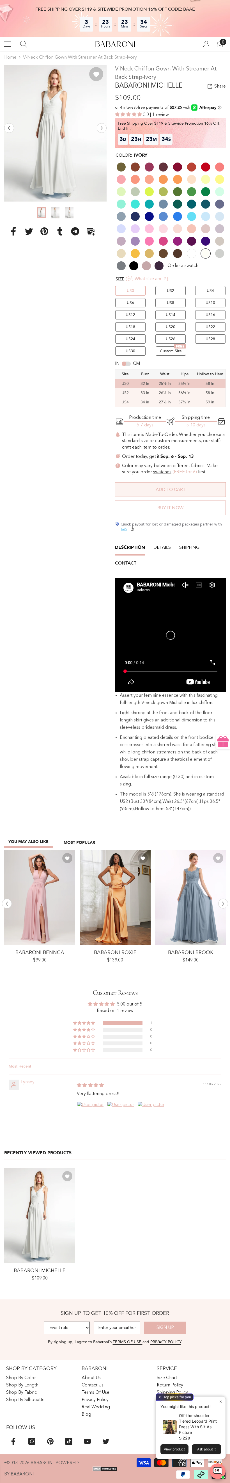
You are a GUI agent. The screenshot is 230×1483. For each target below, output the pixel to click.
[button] (9, 128)
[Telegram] (75, 231)
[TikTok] (69, 1441)
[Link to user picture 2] (120, 1115)
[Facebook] (13, 231)
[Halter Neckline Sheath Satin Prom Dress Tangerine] (115, 897)
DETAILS (162, 547)
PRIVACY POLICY (165, 1342)
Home (10, 57)
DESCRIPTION (130, 547)
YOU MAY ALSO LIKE (28, 841)
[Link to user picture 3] (150, 1115)
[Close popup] (220, 1401)
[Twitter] (29, 231)
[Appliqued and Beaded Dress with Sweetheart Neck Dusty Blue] (190, 897)
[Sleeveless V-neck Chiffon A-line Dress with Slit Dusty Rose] (39, 897)
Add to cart (170, 489)
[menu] (7, 44)
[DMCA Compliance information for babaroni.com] (105, 1468)
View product (174, 1449)
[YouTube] (87, 1441)
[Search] (23, 44)
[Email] (90, 231)
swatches (162, 472)
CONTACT (125, 563)
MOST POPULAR (79, 842)
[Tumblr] (60, 231)
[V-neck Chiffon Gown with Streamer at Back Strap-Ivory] (39, 1215)
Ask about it (206, 1449)
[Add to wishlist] (96, 74)
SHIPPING (189, 547)
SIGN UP (165, 1328)
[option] (55, 133)
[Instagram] (32, 1441)
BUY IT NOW (170, 508)
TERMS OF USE (127, 1342)
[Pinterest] (44, 231)
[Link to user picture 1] (90, 1115)
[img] (90, 1085)
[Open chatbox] (218, 1471)
